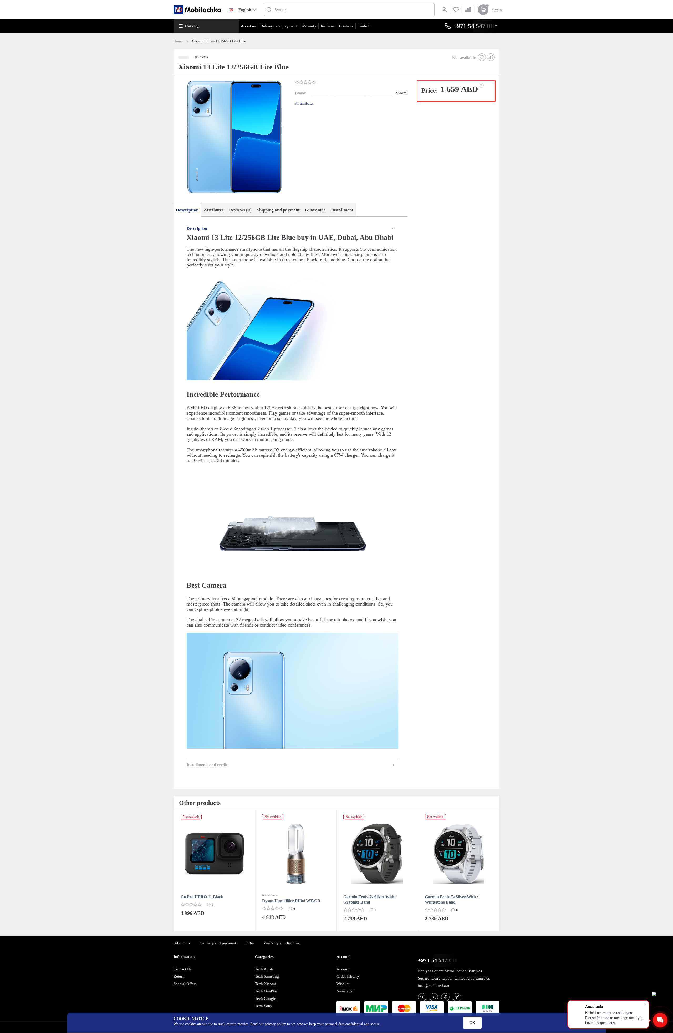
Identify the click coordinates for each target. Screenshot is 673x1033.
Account (343, 969)
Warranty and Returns (281, 943)
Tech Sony (263, 1006)
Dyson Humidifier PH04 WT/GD (210, 901)
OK (472, 1023)
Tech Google (265, 998)
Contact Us (183, 969)
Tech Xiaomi (265, 984)
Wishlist (342, 984)
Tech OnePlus (266, 991)
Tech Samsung (267, 976)
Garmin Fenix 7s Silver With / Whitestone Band (369, 899)
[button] (233, 137)
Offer (250, 943)
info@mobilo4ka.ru (434, 986)
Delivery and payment (278, 26)
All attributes (304, 103)
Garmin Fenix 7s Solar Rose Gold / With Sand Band (456, 899)
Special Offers (185, 984)
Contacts (346, 26)
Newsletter (345, 991)
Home (178, 41)
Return (179, 976)
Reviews (328, 26)
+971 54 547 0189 (439, 960)
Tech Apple (264, 969)
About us (248, 26)
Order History (347, 976)
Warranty (308, 26)
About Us (182, 943)
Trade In (364, 26)
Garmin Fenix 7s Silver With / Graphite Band (288, 899)
